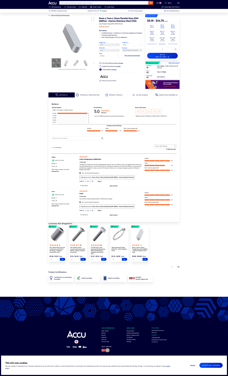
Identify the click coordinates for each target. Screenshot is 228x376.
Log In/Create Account (158, 330)
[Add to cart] (62, 259)
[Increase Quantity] (149, 49)
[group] (71, 37)
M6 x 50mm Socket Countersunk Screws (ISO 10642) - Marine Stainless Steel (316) (77, 250)
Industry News (130, 331)
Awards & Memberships (133, 333)
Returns (103, 335)
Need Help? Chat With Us (172, 7)
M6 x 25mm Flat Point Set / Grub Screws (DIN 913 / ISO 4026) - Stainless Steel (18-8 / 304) (57, 250)
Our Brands (130, 337)
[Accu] (52, 2)
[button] (92, 19)
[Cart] (178, 3)
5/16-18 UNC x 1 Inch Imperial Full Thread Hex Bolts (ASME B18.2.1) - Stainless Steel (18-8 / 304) (98, 250)
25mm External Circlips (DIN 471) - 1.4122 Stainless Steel (119, 249)
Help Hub (103, 337)
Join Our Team (105, 341)
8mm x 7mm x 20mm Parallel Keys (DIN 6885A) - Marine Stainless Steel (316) (140, 250)
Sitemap (129, 341)
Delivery (103, 333)
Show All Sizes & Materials (60, 15)
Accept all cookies (211, 365)
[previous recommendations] (172, 266)
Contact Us (155, 341)
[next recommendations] (178, 266)
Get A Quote (161, 76)
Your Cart (154, 332)
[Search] (150, 3)
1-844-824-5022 (156, 337)
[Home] (76, 334)
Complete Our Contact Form (159, 339)
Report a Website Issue (133, 335)
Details (121, 63)
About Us (104, 339)
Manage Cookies (131, 339)
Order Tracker (105, 331)
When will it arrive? (174, 63)
